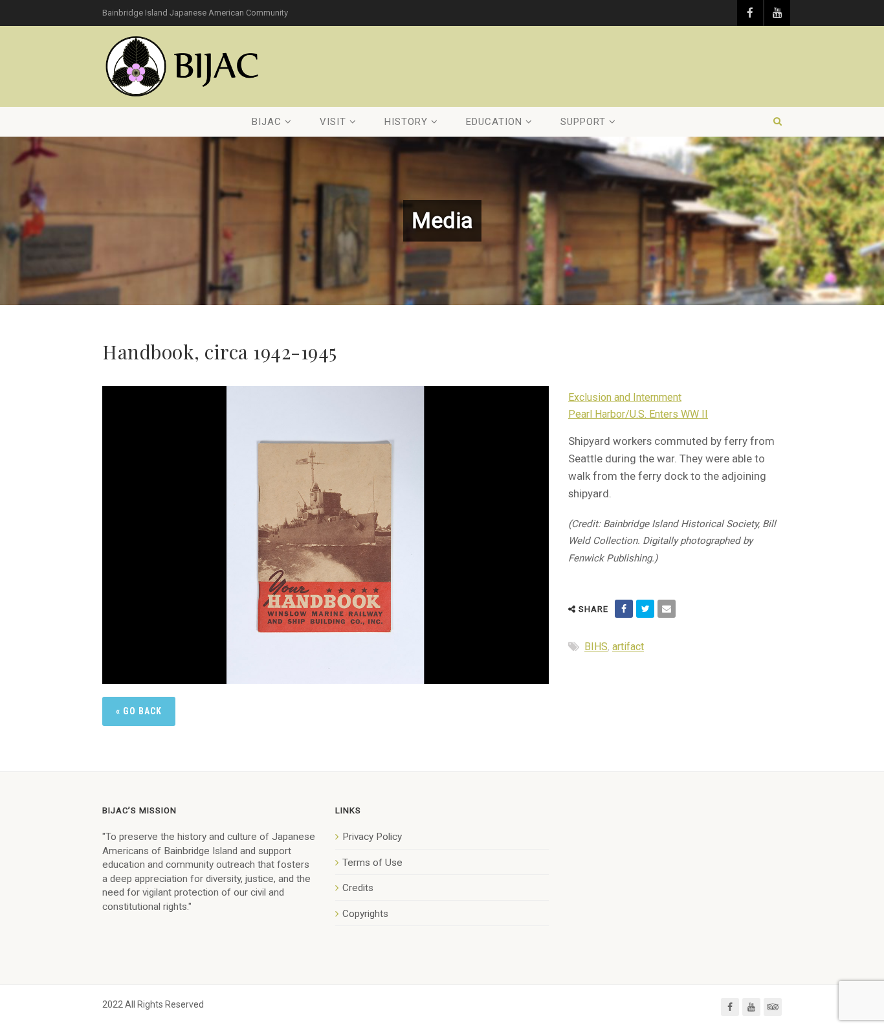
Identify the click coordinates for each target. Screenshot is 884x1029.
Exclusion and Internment (624, 397)
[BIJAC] (183, 66)
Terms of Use (372, 862)
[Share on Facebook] (624, 609)
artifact (628, 646)
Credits (357, 888)
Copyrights (365, 914)
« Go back (139, 711)
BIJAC (267, 122)
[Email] (666, 609)
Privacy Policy (372, 836)
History (406, 122)
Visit (333, 122)
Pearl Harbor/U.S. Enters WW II (638, 414)
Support (583, 122)
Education (494, 122)
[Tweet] (645, 609)
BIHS (596, 646)
